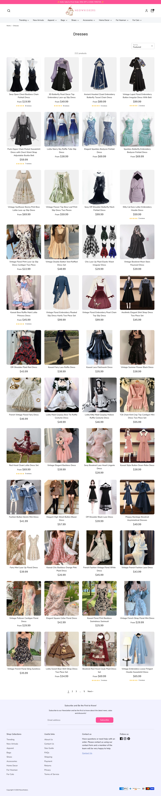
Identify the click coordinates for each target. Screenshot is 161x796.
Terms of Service (51, 774)
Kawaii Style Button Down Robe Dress (137, 465)
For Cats (136, 20)
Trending (23, 20)
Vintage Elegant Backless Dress (61, 465)
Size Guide (49, 748)
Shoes (74, 20)
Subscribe (104, 720)
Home (9, 26)
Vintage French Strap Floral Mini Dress (137, 618)
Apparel (51, 20)
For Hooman (121, 20)
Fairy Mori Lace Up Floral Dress (24, 567)
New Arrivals (38, 20)
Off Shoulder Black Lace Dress (99, 517)
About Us (48, 739)
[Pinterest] (128, 738)
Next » (90, 691)
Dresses (16, 26)
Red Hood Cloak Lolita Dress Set (24, 465)
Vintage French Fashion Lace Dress (137, 567)
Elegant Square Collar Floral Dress (61, 618)
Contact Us (49, 743)
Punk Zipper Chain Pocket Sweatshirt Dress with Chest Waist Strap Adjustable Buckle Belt (23, 152)
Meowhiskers (23, 790)
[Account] (146, 10)
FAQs (46, 752)
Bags (63, 20)
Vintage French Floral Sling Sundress (23, 669)
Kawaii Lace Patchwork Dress (99, 367)
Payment (48, 761)
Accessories (88, 20)
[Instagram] (125, 738)
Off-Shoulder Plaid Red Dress (24, 367)
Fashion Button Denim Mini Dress (24, 517)
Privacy (47, 770)
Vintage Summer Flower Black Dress (137, 367)
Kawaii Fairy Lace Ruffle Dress (61, 367)
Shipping (48, 757)
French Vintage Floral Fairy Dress (24, 414)
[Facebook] (121, 738)
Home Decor (104, 20)
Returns (47, 765)
